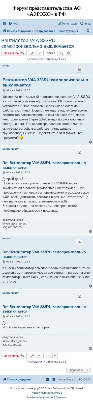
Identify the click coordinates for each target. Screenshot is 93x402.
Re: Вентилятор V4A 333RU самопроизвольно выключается (44, 165)
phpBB (38, 388)
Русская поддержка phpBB (46, 392)
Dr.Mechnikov (10, 148)
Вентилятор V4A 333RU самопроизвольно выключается (37, 43)
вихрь (6, 65)
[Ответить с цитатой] (79, 70)
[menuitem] (13, 24)
